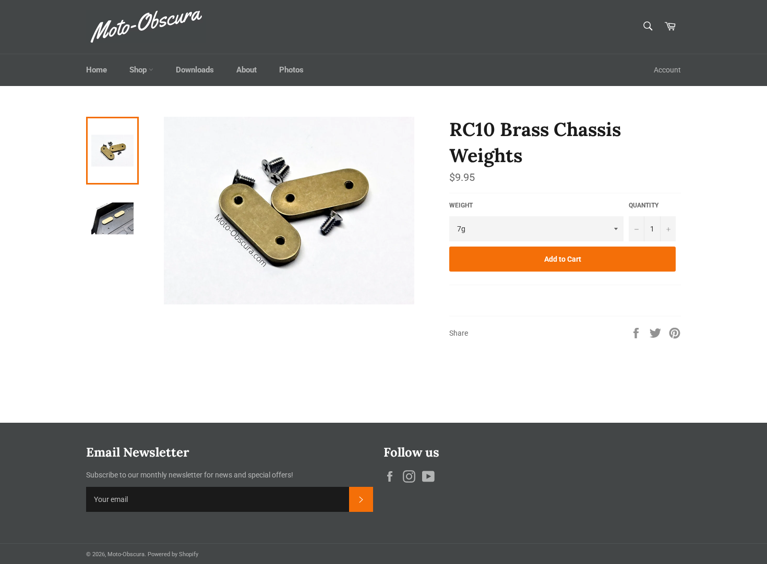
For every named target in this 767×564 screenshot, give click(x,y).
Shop (139, 70)
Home (96, 70)
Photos (291, 70)
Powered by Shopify (173, 554)
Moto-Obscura (126, 554)
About (246, 70)
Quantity (643, 205)
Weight (461, 205)
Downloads (195, 70)
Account (667, 70)
